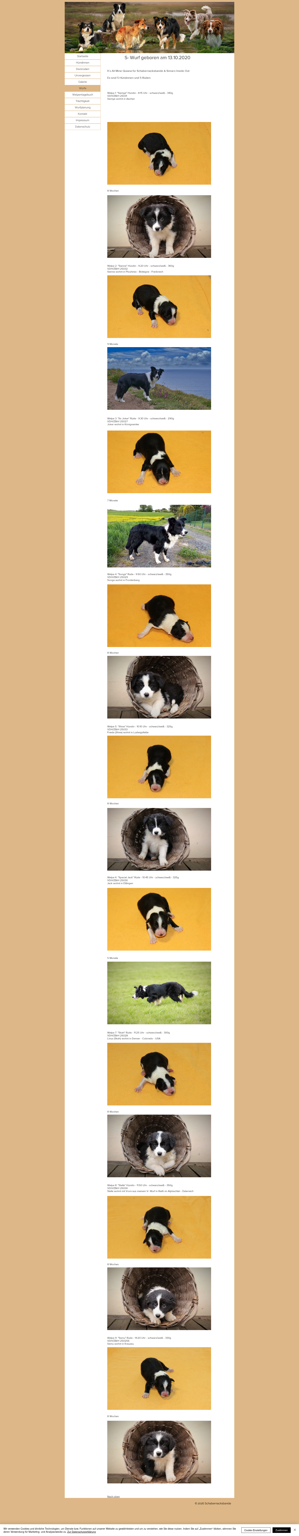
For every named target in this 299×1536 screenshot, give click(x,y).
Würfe (82, 88)
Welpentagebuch (82, 94)
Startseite (82, 56)
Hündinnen (82, 62)
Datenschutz (82, 126)
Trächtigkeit (82, 101)
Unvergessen (82, 75)
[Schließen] (295, 1530)
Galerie (82, 81)
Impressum (82, 120)
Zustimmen (281, 1530)
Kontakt (82, 113)
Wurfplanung (82, 107)
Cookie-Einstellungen (256, 1530)
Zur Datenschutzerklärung (81, 1531)
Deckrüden (82, 69)
